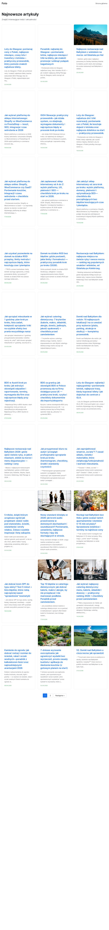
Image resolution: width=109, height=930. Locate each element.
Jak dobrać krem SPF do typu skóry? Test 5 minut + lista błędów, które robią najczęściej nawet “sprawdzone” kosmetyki (18, 590)
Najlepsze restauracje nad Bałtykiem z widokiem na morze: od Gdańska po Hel (89, 52)
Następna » (60, 695)
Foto (4, 3)
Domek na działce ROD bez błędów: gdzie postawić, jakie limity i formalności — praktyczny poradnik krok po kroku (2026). (54, 259)
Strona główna (101, 3)
